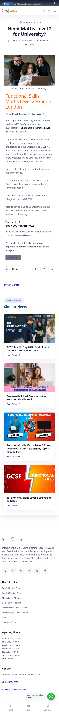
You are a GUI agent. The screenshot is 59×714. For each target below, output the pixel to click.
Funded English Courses (13, 593)
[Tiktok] (45, 570)
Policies (5, 617)
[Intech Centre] (9, 10)
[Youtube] (29, 570)
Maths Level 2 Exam (11, 598)
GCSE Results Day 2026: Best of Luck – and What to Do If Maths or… (29, 348)
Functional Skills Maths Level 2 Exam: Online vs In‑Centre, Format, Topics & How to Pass (29, 449)
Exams (31, 45)
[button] (49, 11)
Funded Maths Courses (12, 588)
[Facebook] (5, 570)
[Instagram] (37, 570)
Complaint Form (9, 622)
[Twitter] (13, 570)
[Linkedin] (21, 570)
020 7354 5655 (11, 682)
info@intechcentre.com (15, 689)
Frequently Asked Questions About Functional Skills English (27, 398)
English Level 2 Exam (12, 603)
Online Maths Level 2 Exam (14, 608)
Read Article (12, 355)
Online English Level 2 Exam (15, 612)
